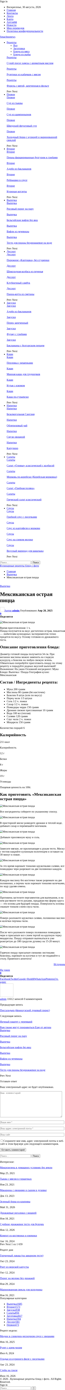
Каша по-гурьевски (18, 396)
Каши (10, 354)
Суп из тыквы (15, 103)
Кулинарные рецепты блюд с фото (19, 565)
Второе (11, 148)
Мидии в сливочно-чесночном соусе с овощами (27, 1336)
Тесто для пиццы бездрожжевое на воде (29, 242)
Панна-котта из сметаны (20, 294)
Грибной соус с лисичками (22, 516)
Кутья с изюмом (16, 385)
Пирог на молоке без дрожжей (17, 1278)
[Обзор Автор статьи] (6, 996)
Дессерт (11, 251)
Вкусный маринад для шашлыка (25, 550)
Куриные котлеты (17, 191)
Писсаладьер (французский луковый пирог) (25, 1010)
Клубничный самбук (18, 282)
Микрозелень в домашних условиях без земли (26, 1167)
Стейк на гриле (9, 1370)
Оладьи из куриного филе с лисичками (22, 1358)
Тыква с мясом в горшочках (16, 1178)
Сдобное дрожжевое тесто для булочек (22, 1224)
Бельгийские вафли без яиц (22, 220)
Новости (11, 25)
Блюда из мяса (21, 51)
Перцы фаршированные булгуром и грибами (32, 157)
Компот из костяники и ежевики (18, 1235)
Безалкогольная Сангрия (20, 414)
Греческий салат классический (24, 499)
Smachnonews (7, 36)
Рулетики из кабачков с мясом (24, 74)
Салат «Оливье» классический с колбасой (30, 465)
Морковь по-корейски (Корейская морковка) (32, 476)
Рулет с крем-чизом (11, 1347)
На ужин (5, 970)
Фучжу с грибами (17, 334)
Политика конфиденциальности (25, 31)
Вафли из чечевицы (18, 231)
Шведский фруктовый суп (22, 125)
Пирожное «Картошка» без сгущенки (28, 260)
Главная (11, 10)
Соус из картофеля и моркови (23, 528)
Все (15, 45)
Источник (59, 964)
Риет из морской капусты (14, 1266)
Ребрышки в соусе (17, 180)
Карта (10, 19)
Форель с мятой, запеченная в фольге (28, 85)
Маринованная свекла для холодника (21, 1289)
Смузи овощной (16, 436)
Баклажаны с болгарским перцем (25, 345)
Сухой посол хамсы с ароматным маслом (30, 63)
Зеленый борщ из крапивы (15, 1201)
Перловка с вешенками (20, 362)
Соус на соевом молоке (20, 539)
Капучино (12, 448)
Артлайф (12, 22)
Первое (11, 94)
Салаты (11, 456)
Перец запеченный (17, 322)
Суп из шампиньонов (19, 114)
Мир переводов (15, 28)
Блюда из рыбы (22, 54)
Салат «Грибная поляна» (21, 488)
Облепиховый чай (17, 425)
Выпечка (12, 200)
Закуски (11, 302)
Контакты (12, 13)
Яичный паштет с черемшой (16, 1021)
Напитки (12, 405)
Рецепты (11, 42)
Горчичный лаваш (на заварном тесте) (21, 1255)
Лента (10, 16)
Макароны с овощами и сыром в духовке (23, 1190)
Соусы (10, 508)
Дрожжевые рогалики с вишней (18, 1212)
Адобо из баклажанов (19, 168)
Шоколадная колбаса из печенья (25, 271)
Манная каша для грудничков (23, 374)
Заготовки (19, 48)
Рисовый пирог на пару (20, 208)
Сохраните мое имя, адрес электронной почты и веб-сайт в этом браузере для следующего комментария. (32, 1142)
